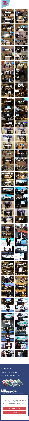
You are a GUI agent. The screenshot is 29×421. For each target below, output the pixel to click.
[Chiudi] (26, 396)
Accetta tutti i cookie (14, 408)
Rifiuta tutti (14, 412)
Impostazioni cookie (14, 416)
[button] (16, 2)
